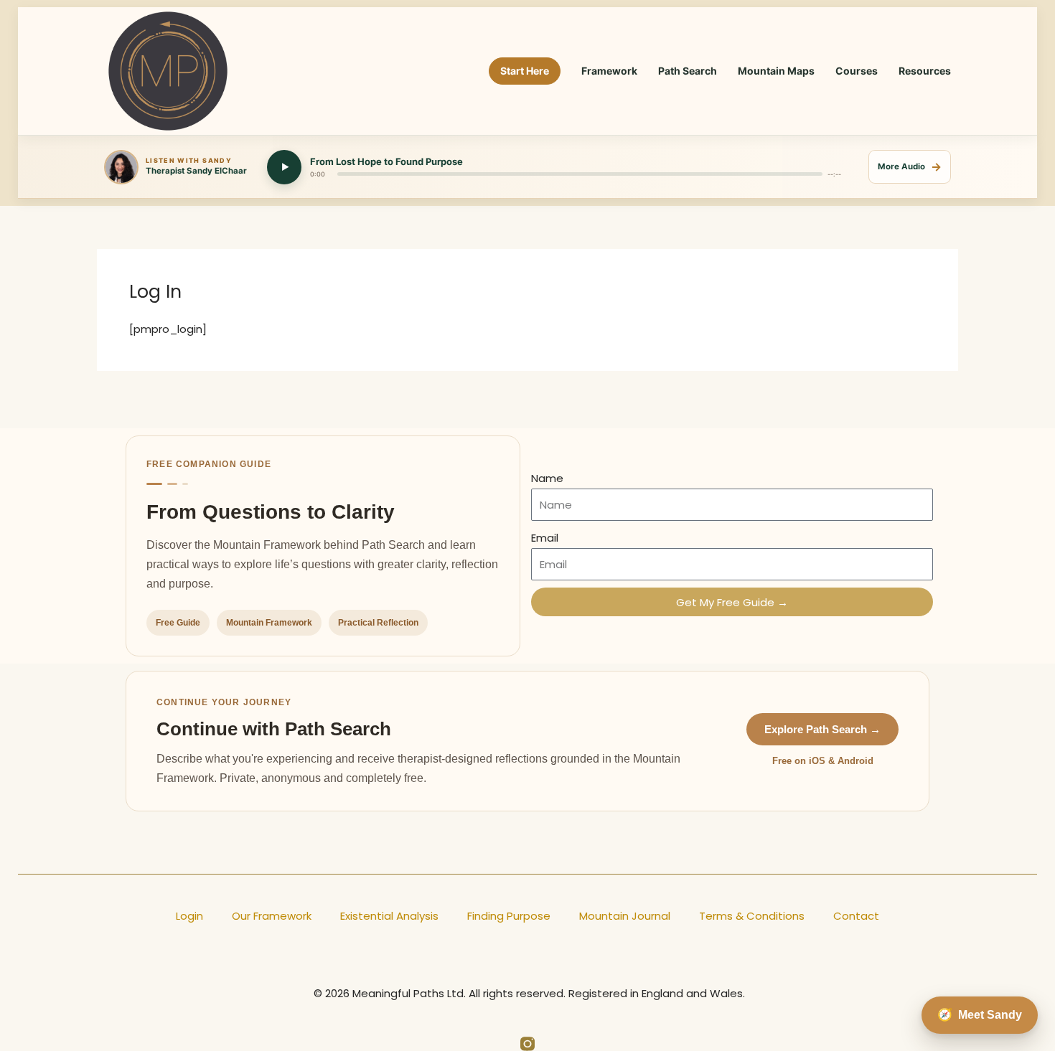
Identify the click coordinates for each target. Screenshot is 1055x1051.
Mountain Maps (776, 71)
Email (544, 537)
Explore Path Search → (822, 729)
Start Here (524, 71)
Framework (609, 71)
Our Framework (271, 915)
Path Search (687, 71)
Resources (925, 71)
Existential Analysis (389, 915)
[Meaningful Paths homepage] (168, 71)
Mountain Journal (624, 915)
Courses (856, 71)
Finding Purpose (508, 915)
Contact (856, 915)
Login (189, 915)
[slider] (579, 174)
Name (547, 478)
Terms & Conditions (752, 915)
